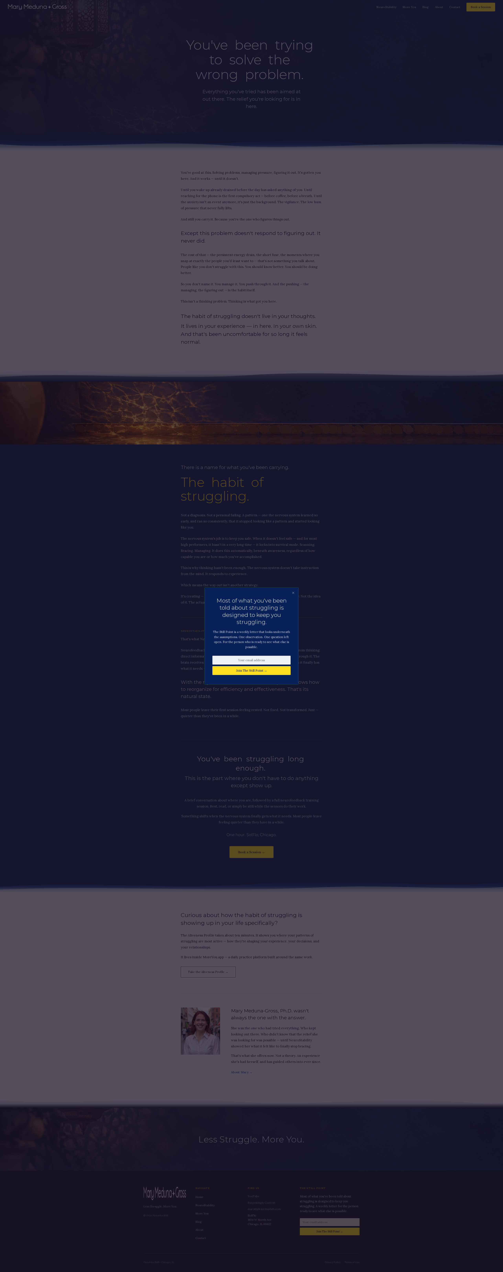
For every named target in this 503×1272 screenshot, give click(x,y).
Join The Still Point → (251, 670)
